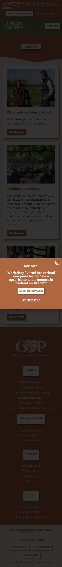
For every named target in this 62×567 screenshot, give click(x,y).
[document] (31, 283)
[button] (57, 262)
